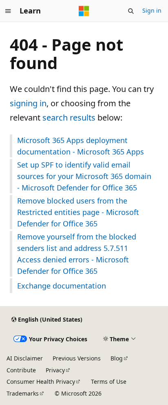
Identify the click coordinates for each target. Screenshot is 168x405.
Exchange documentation (61, 286)
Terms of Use (108, 381)
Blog (117, 358)
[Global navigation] (8, 11)
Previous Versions (77, 358)
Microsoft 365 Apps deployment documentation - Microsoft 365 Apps (80, 146)
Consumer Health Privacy (41, 381)
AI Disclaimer (25, 358)
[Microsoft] (84, 11)
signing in (28, 103)
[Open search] (131, 11)
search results (68, 117)
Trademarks (23, 393)
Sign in (151, 10)
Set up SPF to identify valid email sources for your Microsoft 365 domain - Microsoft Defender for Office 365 (84, 176)
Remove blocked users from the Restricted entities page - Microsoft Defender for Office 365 (78, 212)
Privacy (55, 370)
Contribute (21, 370)
